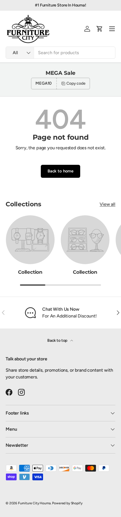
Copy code (76, 83)
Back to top (57, 340)
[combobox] (60, 52)
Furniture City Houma (34, 503)
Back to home (60, 171)
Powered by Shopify (67, 503)
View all (107, 204)
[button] (99, 29)
